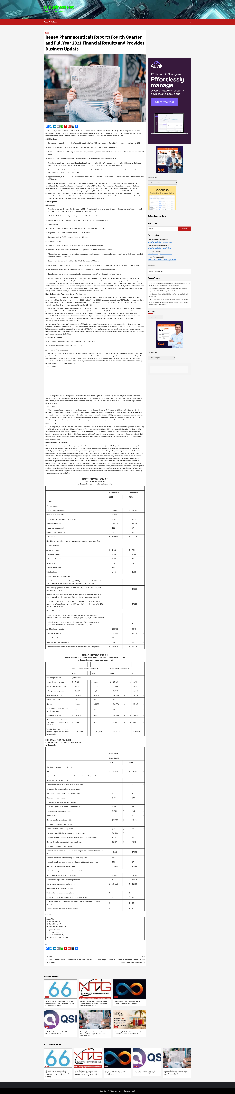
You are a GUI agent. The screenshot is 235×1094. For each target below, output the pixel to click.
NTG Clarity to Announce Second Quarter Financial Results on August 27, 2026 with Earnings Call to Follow (93, 1003)
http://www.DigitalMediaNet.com (160, 248)
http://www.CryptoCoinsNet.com (160, 254)
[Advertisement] (142, 9)
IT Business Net (59, 7)
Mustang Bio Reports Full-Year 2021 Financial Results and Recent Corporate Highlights (121, 959)
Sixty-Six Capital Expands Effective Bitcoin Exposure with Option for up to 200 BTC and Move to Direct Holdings (59, 1003)
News (47, 32)
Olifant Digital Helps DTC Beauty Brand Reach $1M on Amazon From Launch (128, 1033)
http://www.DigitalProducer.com (160, 242)
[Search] (190, 21)
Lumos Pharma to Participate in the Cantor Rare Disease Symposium (68, 959)
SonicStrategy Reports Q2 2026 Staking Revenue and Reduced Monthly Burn (128, 1002)
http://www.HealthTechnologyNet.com (162, 260)
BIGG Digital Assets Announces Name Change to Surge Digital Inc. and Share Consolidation (93, 1034)
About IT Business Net (52, 22)
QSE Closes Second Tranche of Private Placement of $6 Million (58, 1033)
